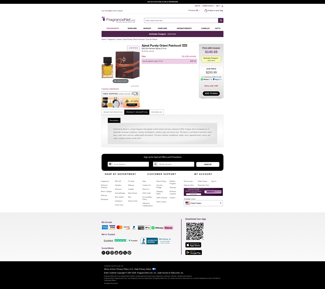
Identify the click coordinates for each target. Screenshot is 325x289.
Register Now (189, 185)
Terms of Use (109, 269)
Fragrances (113, 28)
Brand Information (113, 112)
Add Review (114, 89)
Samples (118, 185)
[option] (169, 61)
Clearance (118, 201)
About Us (145, 189)
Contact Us (146, 185)
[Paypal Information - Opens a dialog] (217, 79)
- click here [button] (162, 34)
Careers (172, 198)
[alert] (194, 10)
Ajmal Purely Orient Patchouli (134, 39)
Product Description (137, 112)
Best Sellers (119, 197)
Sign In (197, 6)
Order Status (207, 6)
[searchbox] (181, 20)
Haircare (162, 28)
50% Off (118, 181)
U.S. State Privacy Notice (140, 269)
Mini (129, 197)
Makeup (147, 28)
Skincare (132, 28)
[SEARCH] (220, 20)
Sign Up (208, 164)
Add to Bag (211, 93)
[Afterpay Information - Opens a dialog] (205, 79)
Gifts (217, 28)
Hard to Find (132, 201)
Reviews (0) (156, 112)
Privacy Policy (123, 269)
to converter (189, 56)
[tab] (113, 112)
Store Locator (161, 202)
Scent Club (119, 205)
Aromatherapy (120, 193)
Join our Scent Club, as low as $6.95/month (162, 2)
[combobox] (183, 20)
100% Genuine (161, 198)
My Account (188, 181)
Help (218, 6)
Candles (131, 189)
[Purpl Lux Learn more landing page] (203, 193)
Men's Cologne (106, 191)
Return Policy (161, 181)
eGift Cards (146, 193)
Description (114, 120)
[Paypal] (134, 228)
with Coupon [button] (211, 48)
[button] (121, 93)
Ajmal (119, 39)
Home (104, 39)
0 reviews (105, 89)
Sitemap (173, 187)
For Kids (131, 181)
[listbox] (170, 61)
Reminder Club (203, 185)
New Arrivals (132, 193)
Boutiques (104, 199)
